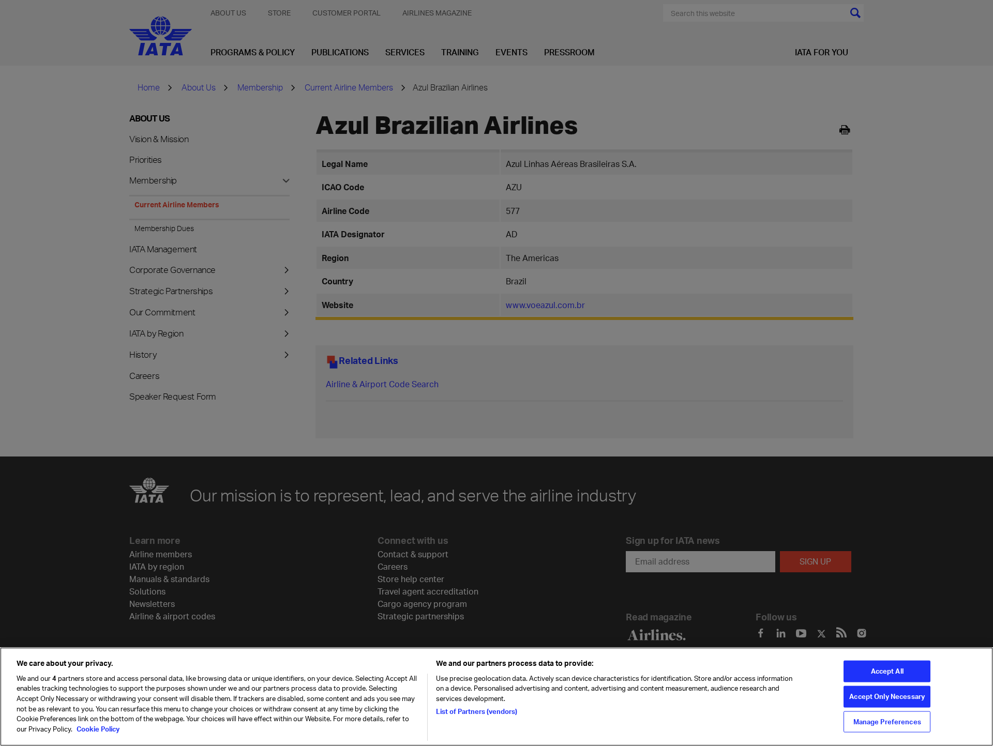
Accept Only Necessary (887, 696)
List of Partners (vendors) (476, 711)
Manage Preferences (887, 721)
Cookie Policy (97, 728)
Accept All (887, 671)
